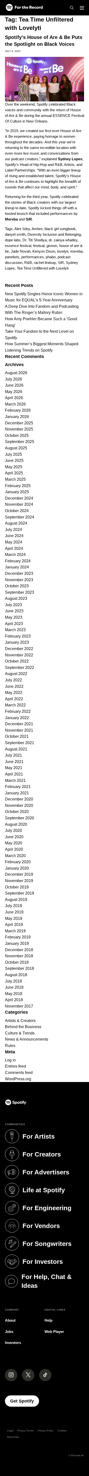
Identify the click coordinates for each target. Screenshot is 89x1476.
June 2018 (14, 987)
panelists (12, 257)
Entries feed (15, 1066)
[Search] (72, 7)
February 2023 (18, 636)
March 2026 (15, 404)
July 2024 (13, 530)
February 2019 (18, 937)
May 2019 (13, 918)
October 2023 (17, 586)
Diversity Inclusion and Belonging (54, 234)
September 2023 (19, 592)
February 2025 (18, 486)
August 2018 (16, 975)
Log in (10, 1060)
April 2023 (14, 624)
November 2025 (19, 429)
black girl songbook (60, 229)
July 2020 (13, 830)
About (10, 1320)
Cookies (62, 1430)
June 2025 (14, 460)
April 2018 (14, 1000)
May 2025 (13, 467)
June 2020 (14, 837)
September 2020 (19, 818)
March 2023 (15, 630)
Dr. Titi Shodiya (34, 240)
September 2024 (19, 517)
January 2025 (17, 492)
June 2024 (14, 536)
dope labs (13, 240)
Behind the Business (23, 1027)
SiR (61, 262)
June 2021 (14, 762)
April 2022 (14, 699)
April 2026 (14, 398)
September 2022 (19, 667)
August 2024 (16, 523)
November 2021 (19, 730)
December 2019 (19, 874)
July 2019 (13, 906)
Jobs (9, 1331)
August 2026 (16, 373)
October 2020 (17, 812)
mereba (76, 251)
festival (38, 246)
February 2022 (18, 711)
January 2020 (17, 868)
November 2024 (19, 504)
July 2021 (13, 755)
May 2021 (13, 768)
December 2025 (19, 423)
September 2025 (19, 442)
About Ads (13, 1437)
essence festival (18, 246)
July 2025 (13, 454)
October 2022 (17, 661)
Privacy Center (25, 1430)
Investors (13, 1343)
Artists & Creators (20, 1021)
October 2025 (17, 435)
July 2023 (13, 605)
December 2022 (19, 649)
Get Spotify (24, 1400)
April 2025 (14, 473)
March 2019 (15, 931)
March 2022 (15, 705)
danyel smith (15, 234)
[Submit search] (81, 278)
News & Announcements (26, 1039)
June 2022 (14, 686)
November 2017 (19, 1006)
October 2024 (17, 511)
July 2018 (13, 981)
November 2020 (19, 805)
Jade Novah (20, 251)
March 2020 (15, 856)
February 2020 (18, 862)
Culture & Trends (20, 1033)
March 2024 (15, 555)
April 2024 (14, 548)
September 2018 (19, 968)
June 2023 (14, 611)
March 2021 (15, 780)
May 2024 (13, 542)
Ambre (37, 229)
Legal (10, 1430)
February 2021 (18, 787)
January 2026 (17, 417)
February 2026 (18, 410)
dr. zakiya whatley (63, 240)
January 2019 (17, 943)
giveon (51, 246)
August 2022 (16, 674)
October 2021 (17, 736)
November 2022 (19, 655)
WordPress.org (18, 1079)
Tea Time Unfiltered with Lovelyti (42, 268)
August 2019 (16, 900)
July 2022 (13, 680)
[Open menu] (82, 8)
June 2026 (14, 385)
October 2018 (17, 962)
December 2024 (19, 498)
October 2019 (17, 887)
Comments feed (19, 1072)
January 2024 (17, 567)
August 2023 (16, 598)
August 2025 (16, 448)
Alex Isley (22, 229)
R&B (28, 262)
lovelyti (62, 251)
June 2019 (14, 912)
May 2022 (13, 692)
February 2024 (18, 561)
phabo (51, 257)
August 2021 (16, 749)
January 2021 (17, 793)
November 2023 (19, 580)
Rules (10, 1046)
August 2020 (16, 824)
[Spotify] (24, 7)
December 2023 (19, 573)
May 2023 (13, 617)
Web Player (54, 1331)
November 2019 (19, 881)
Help (48, 1320)
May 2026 (13, 392)
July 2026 (13, 379)
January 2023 (17, 642)
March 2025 (15, 479)
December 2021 (19, 724)
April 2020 (14, 849)
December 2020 (19, 799)
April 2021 (14, 774)
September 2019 (19, 893)
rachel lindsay (45, 262)
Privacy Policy (45, 1430)
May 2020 (13, 843)
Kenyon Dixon (43, 251)
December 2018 (19, 950)
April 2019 (14, 924)
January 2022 (17, 718)
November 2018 (19, 956)
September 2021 (19, 743)
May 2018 (13, 994)
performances (32, 257)
